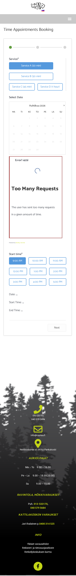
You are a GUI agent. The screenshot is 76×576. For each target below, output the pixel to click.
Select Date (16, 97)
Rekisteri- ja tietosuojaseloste (38, 547)
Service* (14, 59)
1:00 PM (38, 271)
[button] (69, 19)
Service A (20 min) (31, 65)
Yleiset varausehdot (38, 544)
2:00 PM (57, 271)
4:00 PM (37, 282)
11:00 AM (58, 261)
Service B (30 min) (31, 76)
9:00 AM (17, 261)
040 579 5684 (38, 507)
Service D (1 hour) (50, 87)
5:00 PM (57, 282)
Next (57, 327)
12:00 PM (18, 271)
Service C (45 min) (22, 87)
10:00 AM (37, 261)
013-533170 (41, 503)
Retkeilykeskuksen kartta (38, 551)
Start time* (15, 254)
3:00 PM (17, 282)
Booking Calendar (20, 243)
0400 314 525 (46, 523)
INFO (38, 535)
